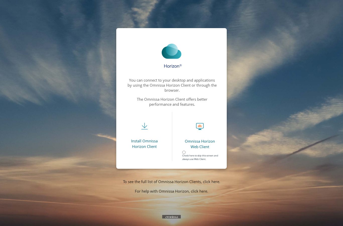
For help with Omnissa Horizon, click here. (171, 191)
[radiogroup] (201, 153)
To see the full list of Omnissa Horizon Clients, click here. (171, 181)
